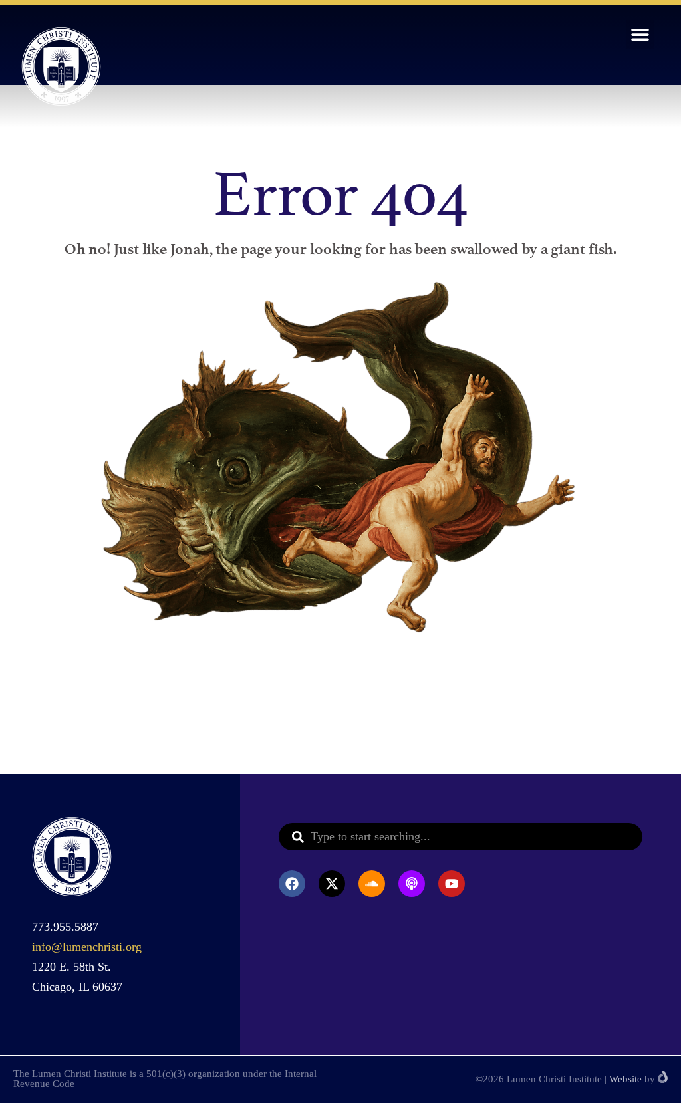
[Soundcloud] (371, 883)
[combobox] (460, 836)
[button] (640, 34)
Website (625, 1079)
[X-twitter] (332, 883)
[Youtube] (451, 883)
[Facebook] (292, 883)
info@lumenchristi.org (87, 946)
